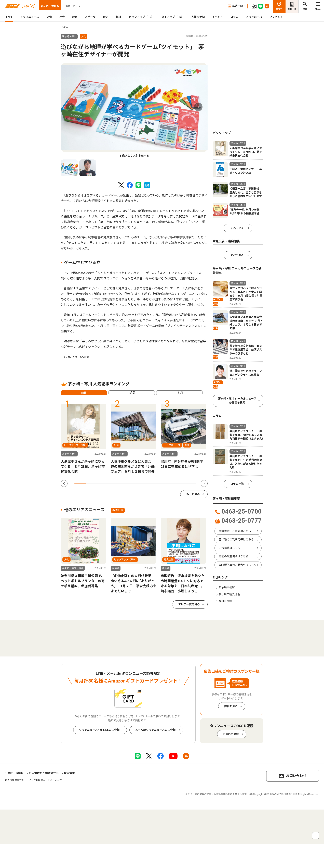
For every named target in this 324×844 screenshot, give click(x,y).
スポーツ (90, 17)
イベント (217, 17)
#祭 (75, 356)
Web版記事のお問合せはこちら (237, 564)
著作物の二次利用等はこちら (236, 539)
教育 (74, 17)
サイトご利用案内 (35, 780)
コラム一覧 (237, 483)
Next (198, 107)
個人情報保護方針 (14, 780)
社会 (62, 17)
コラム (234, 17)
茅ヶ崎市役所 (227, 587)
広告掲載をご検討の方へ (44, 773)
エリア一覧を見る (189, 604)
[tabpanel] (134, 110)
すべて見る (237, 228)
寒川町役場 (225, 601)
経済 (118, 17)
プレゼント (276, 17)
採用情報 (69, 773)
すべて (9, 17)
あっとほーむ (254, 17)
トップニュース (29, 17)
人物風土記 (198, 17)
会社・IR (292, 9)
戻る (65, 27)
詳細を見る (231, 706)
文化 (49, 17)
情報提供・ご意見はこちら (235, 531)
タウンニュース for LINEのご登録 (99, 729)
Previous (70, 107)
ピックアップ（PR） (141, 17)
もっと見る (193, 494)
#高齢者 (84, 356)
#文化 (67, 356)
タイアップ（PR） (172, 17)
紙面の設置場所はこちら (233, 556)
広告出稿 (237, 6)
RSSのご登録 (231, 734)
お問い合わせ (296, 776)
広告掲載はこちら (229, 548)
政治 (106, 17)
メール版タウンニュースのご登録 (155, 729)
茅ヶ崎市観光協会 (229, 594)
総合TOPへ (71, 6)
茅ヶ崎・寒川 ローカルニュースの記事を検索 (237, 400)
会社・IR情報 (15, 773)
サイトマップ (55, 780)
